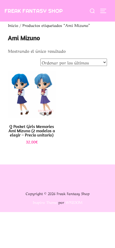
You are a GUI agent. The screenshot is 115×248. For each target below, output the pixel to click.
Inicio (13, 25)
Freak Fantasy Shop (34, 10)
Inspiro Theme (45, 202)
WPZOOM (74, 202)
